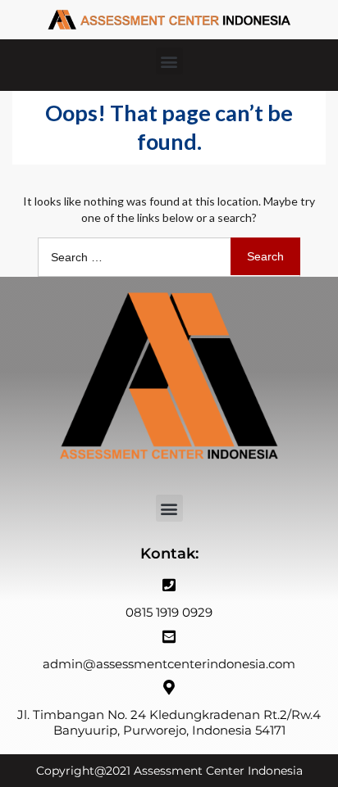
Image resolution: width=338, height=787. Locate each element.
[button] (169, 61)
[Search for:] (169, 257)
